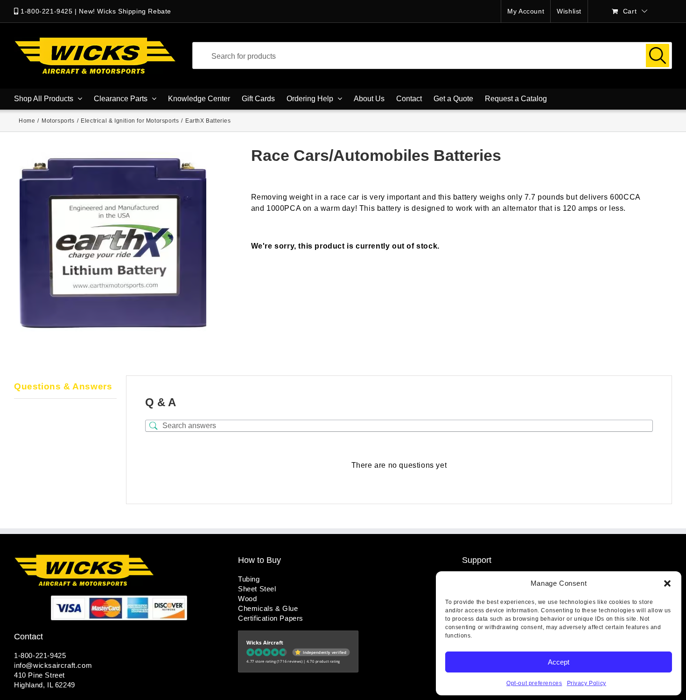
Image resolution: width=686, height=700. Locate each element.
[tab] (65, 387)
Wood (247, 599)
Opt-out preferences (534, 683)
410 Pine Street (39, 675)
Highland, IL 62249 (44, 685)
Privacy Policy (586, 683)
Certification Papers (270, 618)
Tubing (249, 579)
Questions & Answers (63, 386)
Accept (558, 662)
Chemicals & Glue (268, 608)
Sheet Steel (257, 589)
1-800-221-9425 (46, 11)
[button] (667, 583)
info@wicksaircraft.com (53, 665)
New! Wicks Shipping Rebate (125, 11)
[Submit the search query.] (657, 55)
